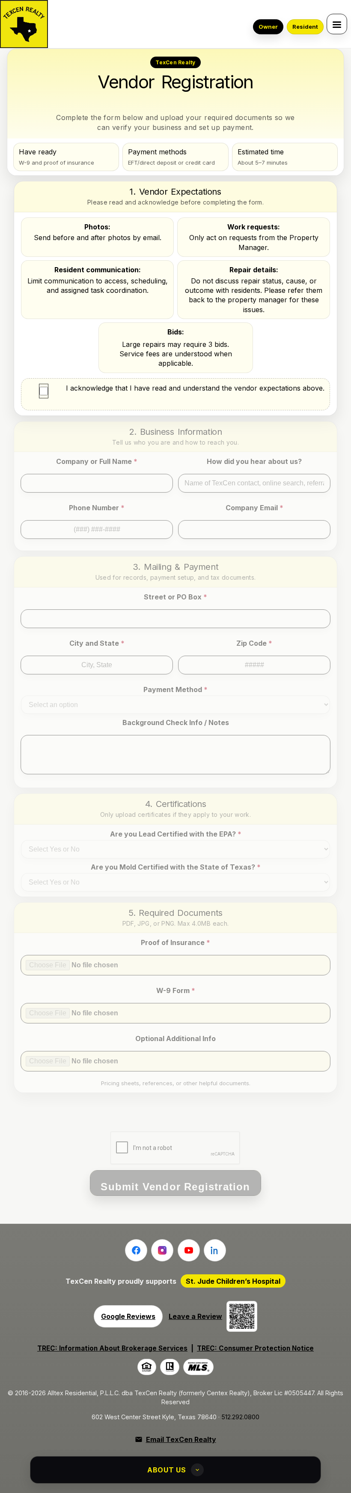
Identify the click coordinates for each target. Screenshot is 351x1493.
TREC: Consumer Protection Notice (255, 1348)
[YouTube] (189, 1250)
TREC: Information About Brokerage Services (112, 1348)
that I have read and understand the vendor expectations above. (195, 388)
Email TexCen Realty (181, 1439)
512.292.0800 (240, 1417)
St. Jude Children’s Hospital (233, 1281)
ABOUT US (166, 1470)
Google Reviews (128, 1316)
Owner (268, 26)
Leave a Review (195, 1316)
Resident (305, 26)
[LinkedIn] (215, 1250)
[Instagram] (162, 1250)
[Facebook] (136, 1250)
